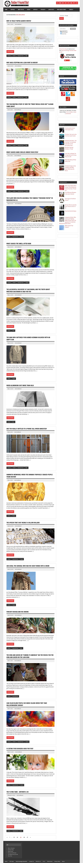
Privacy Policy (57, 861)
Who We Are (49, 861)
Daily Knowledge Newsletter (21, 861)
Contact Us (31, 861)
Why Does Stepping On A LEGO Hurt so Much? (22, 62)
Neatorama (10, 851)
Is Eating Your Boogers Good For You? (19, 748)
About (63, 861)
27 (27, 837)
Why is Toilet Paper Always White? (18, 21)
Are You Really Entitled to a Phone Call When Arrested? (26, 429)
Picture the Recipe (12, 852)
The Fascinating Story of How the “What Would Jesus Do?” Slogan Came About (29, 105)
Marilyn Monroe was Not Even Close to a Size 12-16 (70, 206)
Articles (35, 9)
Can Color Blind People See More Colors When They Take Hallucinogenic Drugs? (26, 704)
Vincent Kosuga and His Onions (17, 612)
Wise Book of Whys (61, 9)
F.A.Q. (44, 861)
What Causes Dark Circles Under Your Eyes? (22, 152)
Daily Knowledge (65, 32)
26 (24, 837)
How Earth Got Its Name (70, 211)
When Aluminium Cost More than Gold (20, 385)
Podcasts (43, 9)
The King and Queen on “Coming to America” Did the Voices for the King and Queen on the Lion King (29, 656)
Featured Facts (21, 55)
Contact (71, 9)
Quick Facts (51, 9)
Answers (9, 55)
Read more (10, 51)
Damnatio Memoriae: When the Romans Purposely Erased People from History (29, 475)
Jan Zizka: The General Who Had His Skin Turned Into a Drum (27, 566)
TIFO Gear (11, 861)
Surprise (13, 9)
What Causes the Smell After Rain (18, 243)
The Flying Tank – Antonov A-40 (17, 792)
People (13, 378)
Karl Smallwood (18, 24)
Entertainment (15, 696)
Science (27, 191)
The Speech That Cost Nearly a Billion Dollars (23, 523)
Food (13, 330)
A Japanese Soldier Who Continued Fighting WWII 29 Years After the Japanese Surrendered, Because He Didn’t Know (67, 220)
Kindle (71, 112)
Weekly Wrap (64, 33)
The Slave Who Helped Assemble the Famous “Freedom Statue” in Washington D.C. (29, 199)
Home (6, 9)
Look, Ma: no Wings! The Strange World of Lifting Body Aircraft (70, 155)
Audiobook (68, 113)
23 (14, 837)
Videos (28, 9)
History (21, 236)
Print (67, 112)
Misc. (26, 55)
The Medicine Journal (13, 854)
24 (17, 837)
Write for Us (21, 9)
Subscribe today (63, 49)
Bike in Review (11, 848)
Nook (75, 112)
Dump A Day (11, 849)
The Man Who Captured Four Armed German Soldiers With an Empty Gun (28, 338)
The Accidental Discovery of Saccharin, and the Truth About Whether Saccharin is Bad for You (28, 290)
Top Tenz (10, 856)
